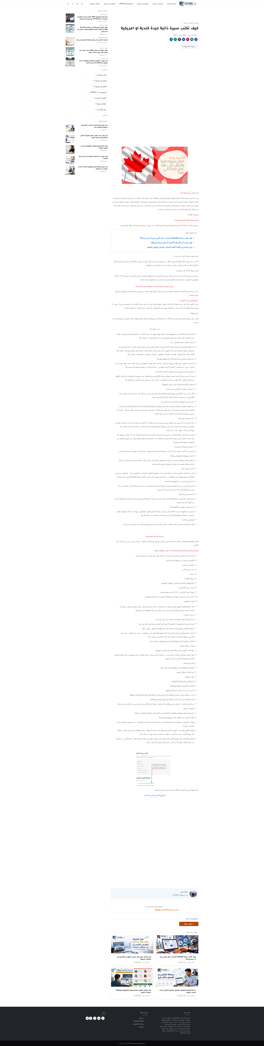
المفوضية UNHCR (103, 37)
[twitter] (87, 1018)
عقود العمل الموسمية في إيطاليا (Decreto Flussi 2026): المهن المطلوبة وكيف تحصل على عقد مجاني (92, 29)
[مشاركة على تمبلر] (179, 39)
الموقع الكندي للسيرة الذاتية (154, 795)
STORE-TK (122, 1043)
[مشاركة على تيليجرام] (171, 39)
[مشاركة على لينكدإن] (183, 39)
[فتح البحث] (68, 3)
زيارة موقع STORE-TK (180, 895)
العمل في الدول (104, 25)
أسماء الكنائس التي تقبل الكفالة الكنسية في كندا (92, 40)
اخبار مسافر (104, 58)
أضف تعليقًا (187, 924)
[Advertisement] (154, 14)
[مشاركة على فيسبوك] (196, 39)
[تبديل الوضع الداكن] (73, 3)
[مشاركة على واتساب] (175, 39)
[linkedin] (103, 1018)
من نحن (141, 1018)
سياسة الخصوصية (138, 1024)
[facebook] (82, 3)
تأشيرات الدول (104, 14)
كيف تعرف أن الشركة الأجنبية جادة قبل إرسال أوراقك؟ (171, 242)
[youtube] (98, 1018)
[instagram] (77, 3)
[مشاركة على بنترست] (187, 39)
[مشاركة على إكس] (191, 39)
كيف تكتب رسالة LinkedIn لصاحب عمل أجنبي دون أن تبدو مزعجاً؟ (166, 238)
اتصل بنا (141, 1027)
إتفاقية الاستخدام (138, 1021)
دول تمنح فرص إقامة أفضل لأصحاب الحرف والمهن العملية (169, 247)
